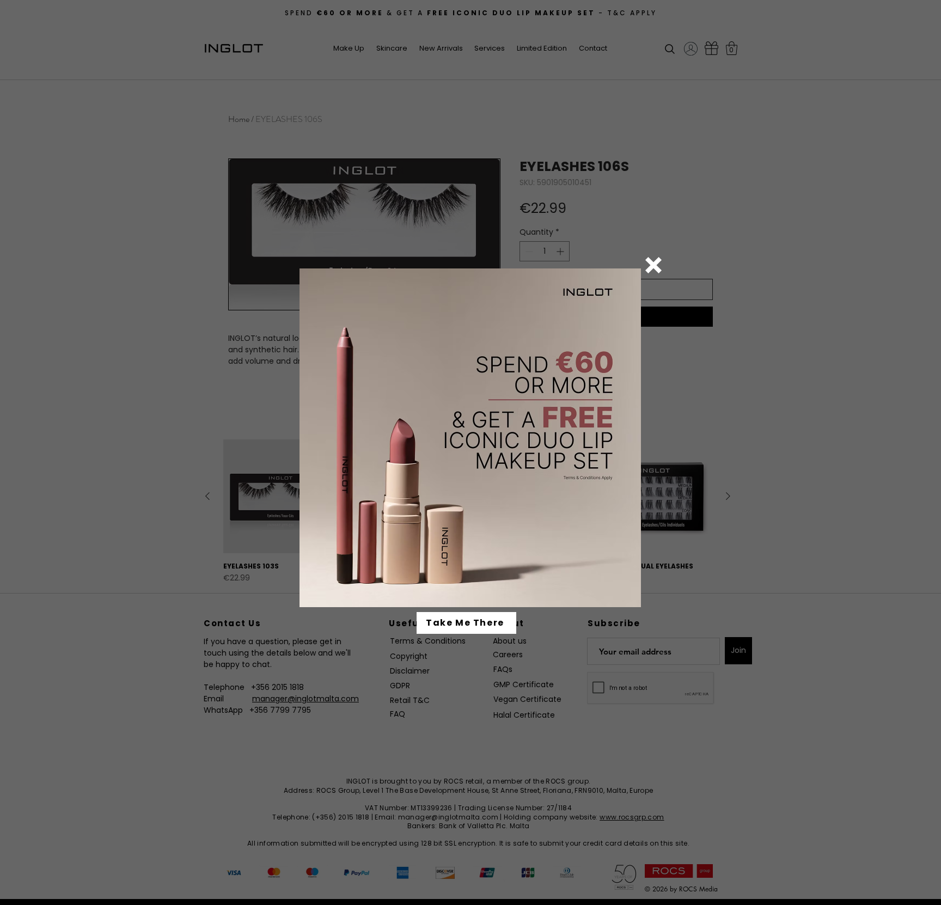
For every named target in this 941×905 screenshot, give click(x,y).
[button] (653, 265)
